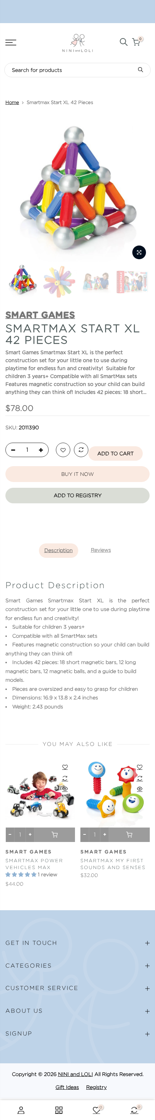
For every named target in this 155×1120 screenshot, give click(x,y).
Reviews (101, 550)
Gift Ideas (67, 1087)
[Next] (140, 190)
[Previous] (15, 190)
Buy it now (77, 474)
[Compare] (81, 450)
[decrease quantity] (11, 450)
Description (58, 550)
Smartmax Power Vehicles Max (34, 864)
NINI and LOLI (75, 1074)
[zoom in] (139, 252)
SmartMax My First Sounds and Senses (113, 864)
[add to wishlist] (63, 450)
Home (12, 102)
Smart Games (28, 852)
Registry (96, 1087)
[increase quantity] (42, 450)
